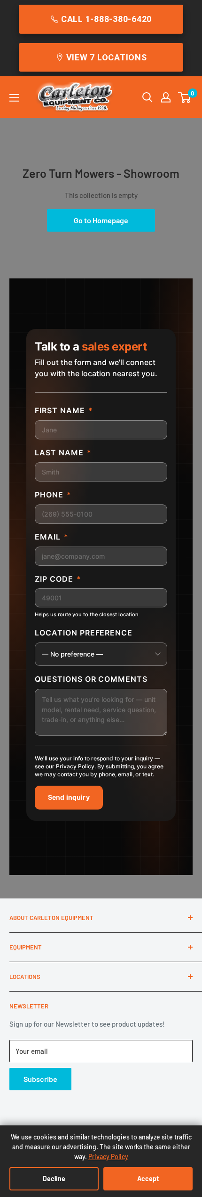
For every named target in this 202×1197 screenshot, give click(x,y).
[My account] (166, 97)
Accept (148, 1178)
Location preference (83, 632)
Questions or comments (91, 679)
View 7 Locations (106, 57)
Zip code (58, 579)
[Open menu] (14, 98)
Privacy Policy (75, 766)
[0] (185, 97)
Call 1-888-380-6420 (106, 19)
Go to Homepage (101, 220)
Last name (63, 452)
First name (64, 410)
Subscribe (40, 1078)
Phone (53, 494)
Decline (54, 1178)
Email (52, 536)
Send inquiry (69, 797)
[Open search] (147, 97)
